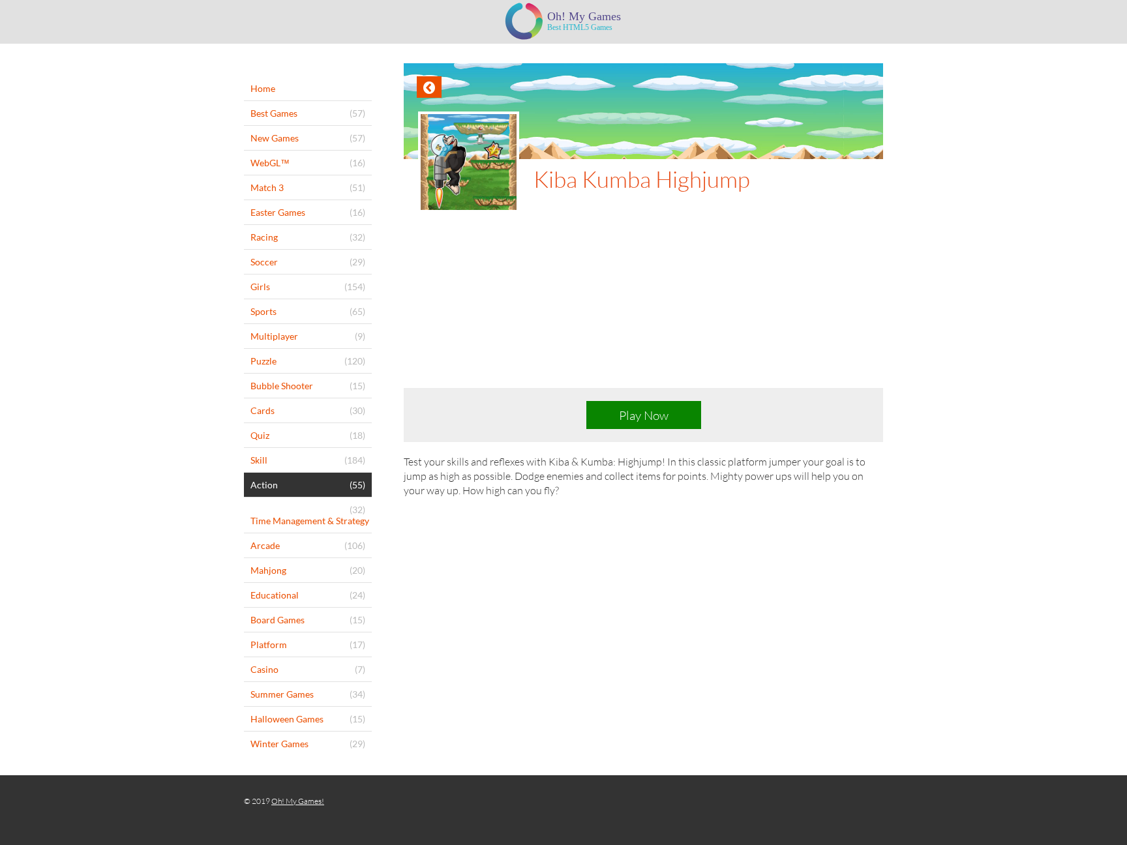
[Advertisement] (643, 310)
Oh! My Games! (297, 801)
